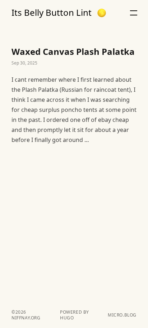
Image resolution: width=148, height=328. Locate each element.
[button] (101, 13)
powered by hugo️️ (74, 315)
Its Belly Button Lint (51, 12)
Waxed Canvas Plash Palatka (74, 95)
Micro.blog (122, 315)
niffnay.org (26, 318)
